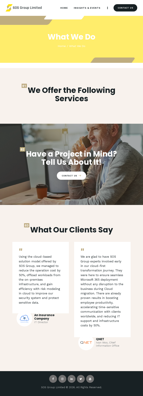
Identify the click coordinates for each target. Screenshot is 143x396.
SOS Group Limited (27, 8)
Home (62, 46)
